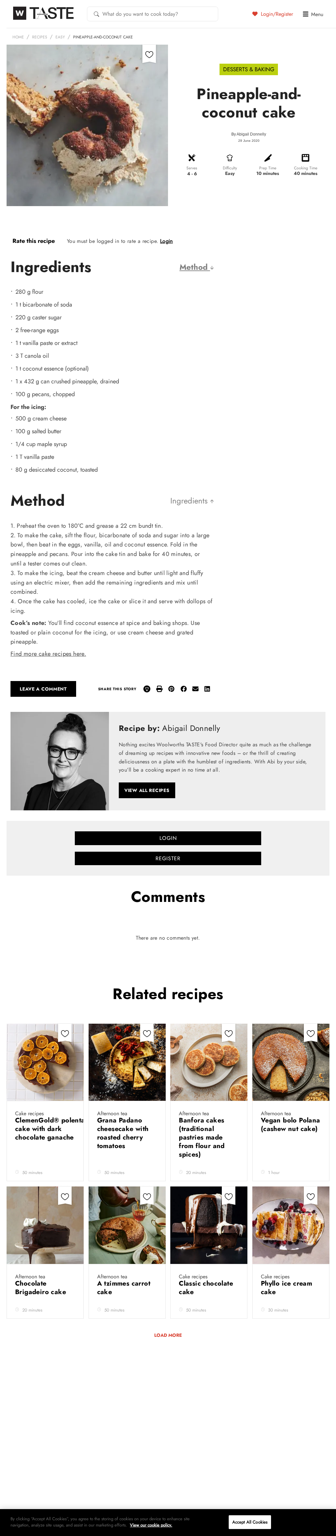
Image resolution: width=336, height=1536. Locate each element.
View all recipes (147, 790)
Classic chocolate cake (206, 1288)
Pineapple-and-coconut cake (103, 37)
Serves (191, 168)
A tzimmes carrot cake (123, 1288)
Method (194, 267)
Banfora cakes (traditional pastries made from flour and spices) (202, 1137)
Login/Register (276, 13)
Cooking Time (305, 168)
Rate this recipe (33, 241)
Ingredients (190, 500)
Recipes (39, 37)
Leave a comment (43, 689)
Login (166, 241)
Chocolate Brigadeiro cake (41, 1288)
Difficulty (230, 168)
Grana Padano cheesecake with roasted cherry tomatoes (123, 1133)
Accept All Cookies (249, 1522)
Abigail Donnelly (251, 134)
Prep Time (267, 168)
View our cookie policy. (151, 1525)
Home (18, 37)
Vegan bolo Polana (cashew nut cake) (290, 1125)
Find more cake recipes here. (48, 654)
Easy (60, 37)
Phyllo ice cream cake (286, 1288)
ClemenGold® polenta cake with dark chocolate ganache (50, 1129)
